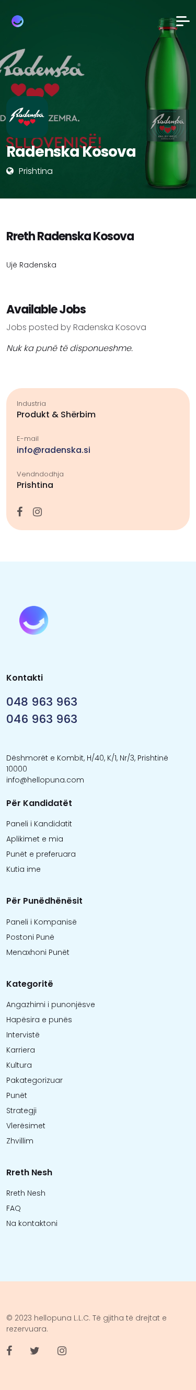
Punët (16, 1095)
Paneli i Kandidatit (39, 824)
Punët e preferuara (41, 854)
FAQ (13, 1208)
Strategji (21, 1110)
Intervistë (23, 1035)
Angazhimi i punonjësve (50, 1004)
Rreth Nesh (25, 1193)
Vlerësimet (25, 1125)
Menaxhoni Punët (38, 952)
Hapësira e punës (39, 1019)
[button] (183, 21)
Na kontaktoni (31, 1223)
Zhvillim (19, 1141)
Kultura (19, 1065)
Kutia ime (23, 869)
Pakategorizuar (34, 1080)
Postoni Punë (30, 937)
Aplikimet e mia (34, 839)
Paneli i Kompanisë (41, 922)
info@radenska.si (53, 450)
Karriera (20, 1050)
